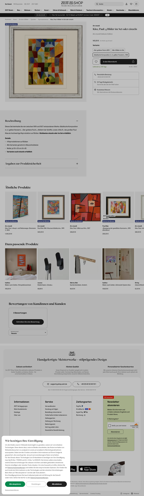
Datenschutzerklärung (12, 490)
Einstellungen (36, 484)
